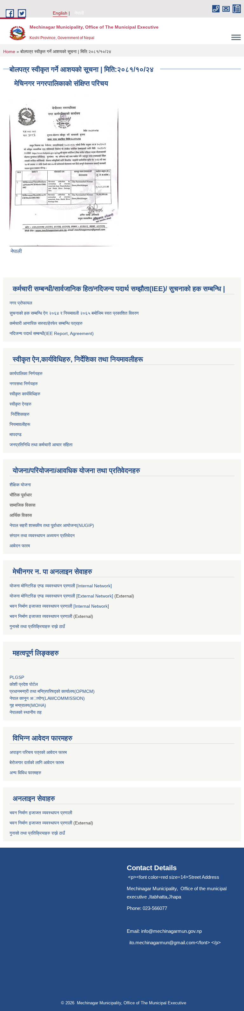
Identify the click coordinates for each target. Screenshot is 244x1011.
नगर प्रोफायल (21, 302)
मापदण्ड (16, 434)
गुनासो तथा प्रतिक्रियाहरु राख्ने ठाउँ (38, 626)
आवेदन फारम (20, 545)
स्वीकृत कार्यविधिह (23, 393)
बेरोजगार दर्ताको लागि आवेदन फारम (37, 762)
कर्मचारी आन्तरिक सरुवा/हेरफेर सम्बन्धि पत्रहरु (46, 323)
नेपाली (79, 13)
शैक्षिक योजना (21, 484)
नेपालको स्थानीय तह (26, 712)
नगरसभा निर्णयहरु (24, 383)
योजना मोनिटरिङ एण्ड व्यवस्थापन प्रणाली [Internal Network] (61, 585)
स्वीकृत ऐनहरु (21, 403)
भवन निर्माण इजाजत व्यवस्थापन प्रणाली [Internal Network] (59, 606)
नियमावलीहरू (20, 424)
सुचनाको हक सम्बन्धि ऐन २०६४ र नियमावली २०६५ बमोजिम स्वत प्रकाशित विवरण (74, 313)
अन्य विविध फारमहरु (25, 772)
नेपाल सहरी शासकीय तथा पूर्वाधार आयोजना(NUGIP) (52, 525)
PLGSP (17, 677)
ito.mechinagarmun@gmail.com (162, 942)
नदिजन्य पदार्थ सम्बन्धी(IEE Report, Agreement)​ (52, 333)
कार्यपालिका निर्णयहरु (26, 373)
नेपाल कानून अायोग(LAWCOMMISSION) (47, 698)
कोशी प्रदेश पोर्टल (24, 684)
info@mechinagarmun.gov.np (171, 931)
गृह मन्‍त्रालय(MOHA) (28, 705)
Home (9, 51)
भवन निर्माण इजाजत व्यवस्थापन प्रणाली (41, 616)
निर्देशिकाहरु (20, 414)
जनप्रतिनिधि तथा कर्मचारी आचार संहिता (41, 444)
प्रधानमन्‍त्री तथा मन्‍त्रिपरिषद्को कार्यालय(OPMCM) (52, 691)
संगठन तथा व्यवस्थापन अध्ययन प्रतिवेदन (42, 535)
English (60, 13)
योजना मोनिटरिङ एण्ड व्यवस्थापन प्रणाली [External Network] (61, 595)
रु (39, 393)
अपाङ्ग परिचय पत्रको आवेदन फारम (38, 752)
